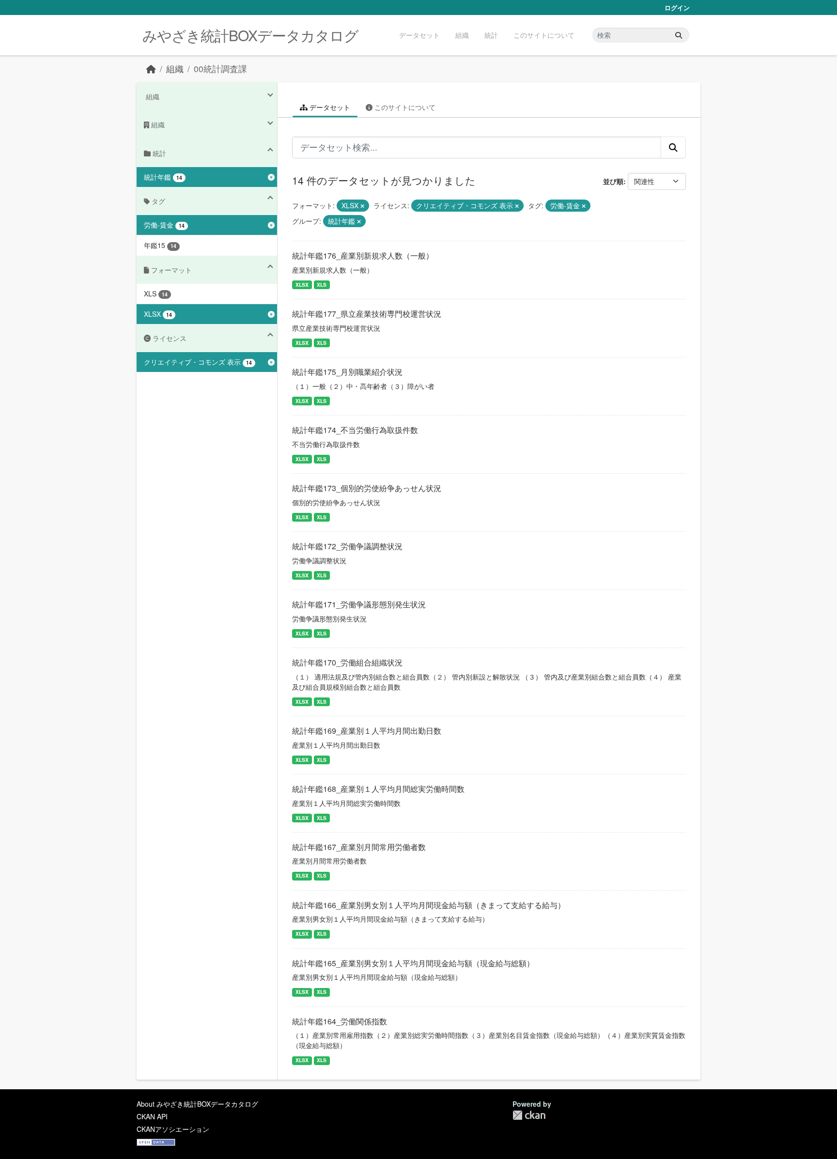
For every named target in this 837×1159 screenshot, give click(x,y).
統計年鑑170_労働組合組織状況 (347, 662)
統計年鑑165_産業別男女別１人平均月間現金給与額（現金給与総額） (413, 963)
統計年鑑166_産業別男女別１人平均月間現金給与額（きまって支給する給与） (428, 905)
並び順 (613, 181)
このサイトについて (543, 35)
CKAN (528, 1115)
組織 (462, 35)
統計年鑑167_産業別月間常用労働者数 (359, 846)
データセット (419, 35)
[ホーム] (151, 68)
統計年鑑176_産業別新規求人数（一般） (363, 255)
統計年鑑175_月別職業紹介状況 (347, 371)
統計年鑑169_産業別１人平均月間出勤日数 (366, 730)
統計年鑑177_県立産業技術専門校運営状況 (366, 313)
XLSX (302, 284)
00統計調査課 (220, 68)
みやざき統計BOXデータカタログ (250, 35)
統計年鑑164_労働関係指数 (339, 1021)
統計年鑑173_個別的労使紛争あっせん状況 (366, 488)
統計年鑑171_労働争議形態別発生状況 (359, 604)
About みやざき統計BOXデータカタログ (197, 1104)
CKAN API (152, 1116)
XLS (321, 284)
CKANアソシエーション (173, 1129)
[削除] (362, 206)
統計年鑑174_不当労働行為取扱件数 (355, 429)
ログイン (677, 7)
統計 (491, 35)
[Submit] (678, 35)
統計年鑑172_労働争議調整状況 (347, 546)
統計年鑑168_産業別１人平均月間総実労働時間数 (378, 788)
